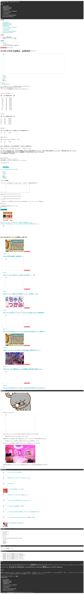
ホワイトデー (6, 567)
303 (6, 564)
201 (1, 564)
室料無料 (41, 567)
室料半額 (38, 567)
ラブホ (5, 169)
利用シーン (5, 542)
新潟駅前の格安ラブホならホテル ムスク (16, 592)
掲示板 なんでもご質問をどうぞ (10, 553)
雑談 (59, 567)
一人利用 (25, 567)
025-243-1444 (4, 577)
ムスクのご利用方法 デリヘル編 (16, 489)
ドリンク (67, 564)
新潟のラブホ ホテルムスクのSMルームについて (20, 477)
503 (13, 564)
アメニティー (6, 531)
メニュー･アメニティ (10, 11)
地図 (17, 576)
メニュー (5, 539)
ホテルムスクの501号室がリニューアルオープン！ (20, 500)
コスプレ (56, 564)
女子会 (31, 567)
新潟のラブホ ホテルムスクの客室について (18, 494)
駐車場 (61, 567)
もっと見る (2, 466)
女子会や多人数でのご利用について (16, 522)
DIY (15, 564)
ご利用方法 (33, 564)
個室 (28, 567)
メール (2, 196)
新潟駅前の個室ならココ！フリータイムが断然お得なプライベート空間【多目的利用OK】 (25, 464)
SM (21, 564)
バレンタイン (76, 564)
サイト (1, 199)
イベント (2, 169)
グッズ (4, 535)
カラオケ (49, 564)
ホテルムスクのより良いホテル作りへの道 (12, 538)
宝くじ (13, 169)
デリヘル (63, 564)
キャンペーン (6, 167)
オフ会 (45, 564)
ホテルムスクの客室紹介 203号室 (16, 506)
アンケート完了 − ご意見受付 (15, 472)
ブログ (6, 13)
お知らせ (5, 532)
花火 (56, 567)
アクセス (7, 12)
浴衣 (52, 567)
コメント (3, 192)
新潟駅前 (48, 567)
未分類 (4, 543)
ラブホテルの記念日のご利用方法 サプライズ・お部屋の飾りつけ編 (24, 511)
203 (2, 564)
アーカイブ (2, 548)
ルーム (4, 540)
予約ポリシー (8, 412)
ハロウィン (71, 564)
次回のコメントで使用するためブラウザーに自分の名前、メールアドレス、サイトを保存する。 (23, 201)
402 (7, 564)
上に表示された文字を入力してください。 (9, 205)
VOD (23, 564)
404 (9, 564)
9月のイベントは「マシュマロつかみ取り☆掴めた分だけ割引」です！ (21, 433)
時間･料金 (7, 7)
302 (5, 564)
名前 (2, 194)
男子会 (54, 567)
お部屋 (6, 9)
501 (10, 564)
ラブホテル (9, 169)
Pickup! (18, 564)
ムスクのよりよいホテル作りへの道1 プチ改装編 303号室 (22, 517)
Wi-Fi (25, 564)
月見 (50, 567)
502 (12, 564)
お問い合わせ (8, 16)
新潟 (16, 169)
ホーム (6, 6)
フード (4, 536)
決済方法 (7, 8)
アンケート (9, 15)
